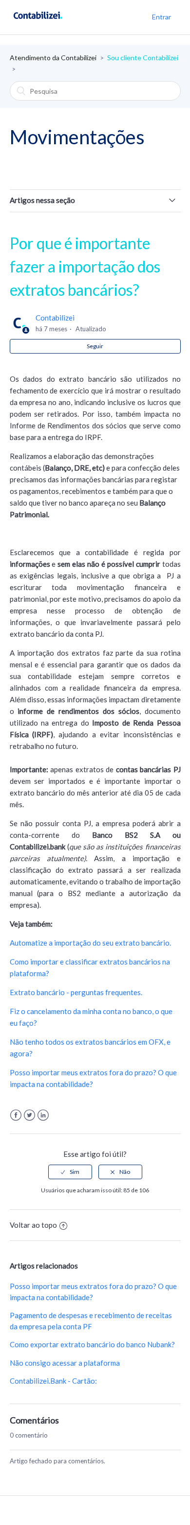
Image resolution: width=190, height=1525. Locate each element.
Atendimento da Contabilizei (53, 57)
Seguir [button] (95, 346)
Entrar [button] (161, 17)
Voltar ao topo (33, 1224)
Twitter (29, 1115)
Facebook (16, 1115)
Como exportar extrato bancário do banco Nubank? (92, 1344)
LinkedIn (43, 1115)
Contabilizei (55, 317)
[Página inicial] (38, 21)
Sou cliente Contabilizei (142, 57)
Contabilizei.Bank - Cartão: (53, 1380)
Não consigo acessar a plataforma (65, 1362)
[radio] (70, 1172)
